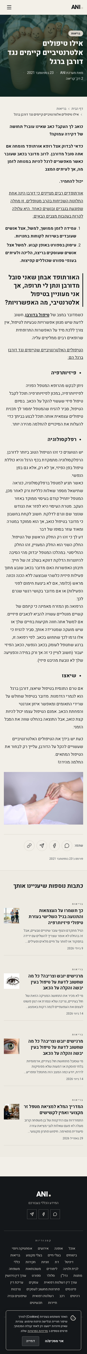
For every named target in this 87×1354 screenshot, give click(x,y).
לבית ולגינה (70, 1268)
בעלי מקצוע (34, 1255)
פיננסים (70, 1289)
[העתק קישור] (29, 845)
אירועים (43, 1248)
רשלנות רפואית (43, 1296)
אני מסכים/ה (54, 1341)
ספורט (36, 1275)
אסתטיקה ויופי (22, 1248)
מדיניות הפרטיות (38, 1331)
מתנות (77, 1275)
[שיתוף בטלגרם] (41, 845)
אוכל (72, 1248)
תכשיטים (36, 1302)
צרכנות (16, 1289)
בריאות (75, 33)
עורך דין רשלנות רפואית (60, 1282)
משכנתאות (33, 1268)
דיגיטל (69, 1262)
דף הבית (77, 108)
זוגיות (45, 1262)
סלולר (51, 1275)
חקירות (31, 1262)
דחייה (30, 1341)
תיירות (52, 1302)
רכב (62, 1296)
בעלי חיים (54, 1255)
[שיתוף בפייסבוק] (54, 845)
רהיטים (75, 1296)
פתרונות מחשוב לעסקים (43, 1289)
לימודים (52, 1268)
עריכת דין (16, 1282)
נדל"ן (64, 1275)
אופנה (58, 1248)
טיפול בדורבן (37, 315)
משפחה (14, 1268)
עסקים (33, 1282)
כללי (17, 1262)
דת (57, 1262)
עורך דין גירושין (15, 1275)
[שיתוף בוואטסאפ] (67, 845)
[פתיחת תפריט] (9, 7)
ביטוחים (71, 1255)
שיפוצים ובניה (17, 1296)
